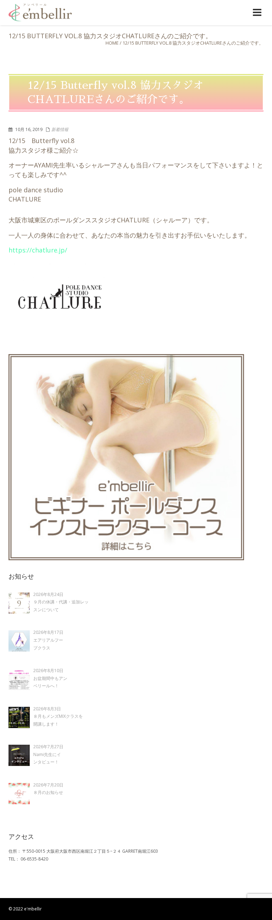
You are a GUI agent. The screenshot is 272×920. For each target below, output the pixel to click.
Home (112, 43)
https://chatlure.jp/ (37, 250)
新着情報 (59, 129)
